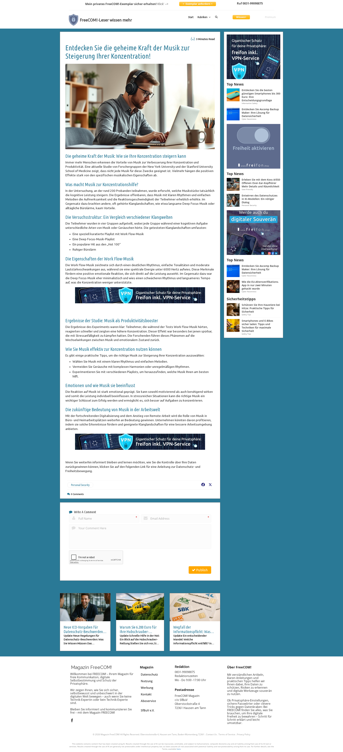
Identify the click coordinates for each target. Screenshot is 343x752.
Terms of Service (226, 734)
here (179, 749)
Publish (201, 570)
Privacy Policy (243, 734)
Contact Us (211, 734)
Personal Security (80, 485)
